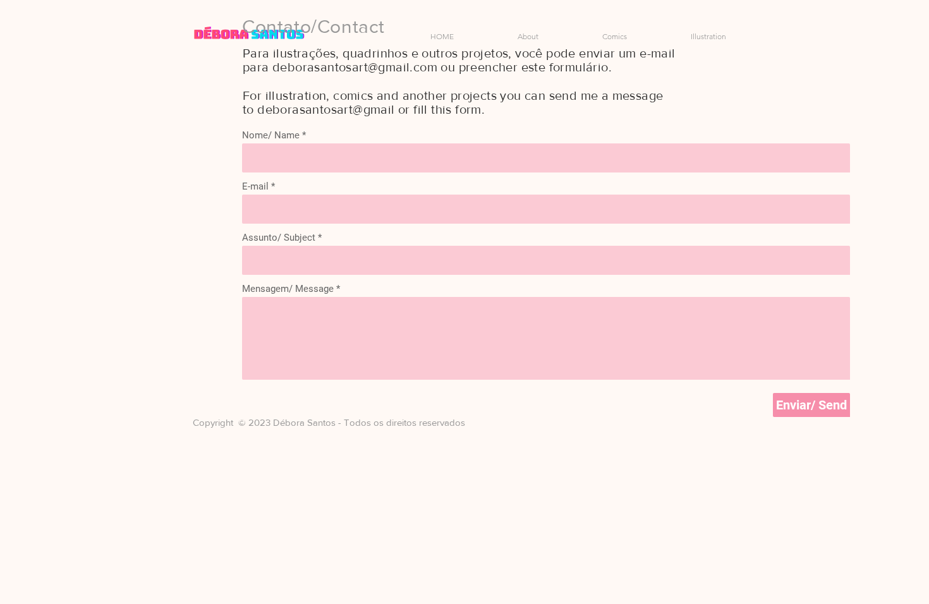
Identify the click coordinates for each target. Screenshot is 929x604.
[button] (592, 36)
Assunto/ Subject (280, 238)
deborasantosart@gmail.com (354, 67)
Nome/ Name (272, 135)
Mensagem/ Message (289, 289)
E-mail (256, 186)
